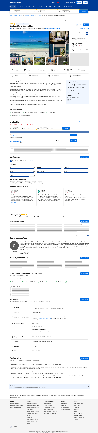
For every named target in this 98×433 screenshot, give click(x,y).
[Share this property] (80, 25)
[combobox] (23, 12)
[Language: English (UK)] (58, 2)
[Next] (88, 43)
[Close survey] (87, 408)
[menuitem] (12, 6)
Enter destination (17, 10)
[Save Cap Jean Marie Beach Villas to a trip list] (77, 25)
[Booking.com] (15, 2)
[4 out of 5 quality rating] (11, 23)
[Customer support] (62, 2)
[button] (79, 59)
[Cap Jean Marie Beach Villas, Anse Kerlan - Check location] (10, 28)
